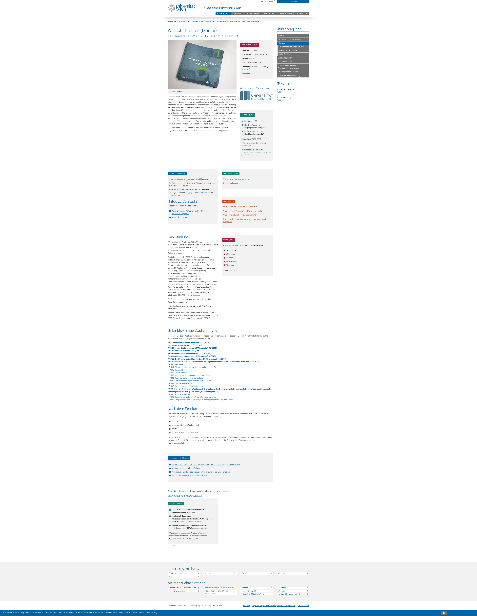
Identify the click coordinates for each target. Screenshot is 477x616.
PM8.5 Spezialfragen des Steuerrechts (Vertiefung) (189, 375)
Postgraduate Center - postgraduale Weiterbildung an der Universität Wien (201, 472)
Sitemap (246, 605)
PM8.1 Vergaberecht (177, 364)
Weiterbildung (283, 573)
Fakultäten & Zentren (250, 591)
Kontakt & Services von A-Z (289, 594)
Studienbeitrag (268, 13)
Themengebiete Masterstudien (291, 47)
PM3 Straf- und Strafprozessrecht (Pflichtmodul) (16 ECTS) (192, 348)
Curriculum (245, 73)
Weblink (280, 92)
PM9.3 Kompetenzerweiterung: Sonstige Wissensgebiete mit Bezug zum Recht (201, 400)
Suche (271, 1)
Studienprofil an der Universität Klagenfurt (240, 207)
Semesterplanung (230, 183)
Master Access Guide (180, 217)
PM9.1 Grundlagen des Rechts (181, 394)
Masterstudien (235, 21)
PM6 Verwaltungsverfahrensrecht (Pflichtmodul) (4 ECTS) (192, 356)
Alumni (171, 576)
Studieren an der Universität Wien (224, 7)
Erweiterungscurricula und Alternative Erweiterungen (288, 66)
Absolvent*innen (301, 13)
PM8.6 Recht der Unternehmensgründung (186, 378)
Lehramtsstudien (285, 61)
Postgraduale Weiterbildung (289, 75)
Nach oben (172, 545)
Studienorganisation (284, 13)
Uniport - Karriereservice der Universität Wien (190, 475)
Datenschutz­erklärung (287, 605)
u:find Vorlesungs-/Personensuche (219, 588)
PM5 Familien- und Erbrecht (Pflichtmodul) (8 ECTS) (189, 353)
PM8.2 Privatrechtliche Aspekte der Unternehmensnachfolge (193, 367)
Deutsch (252, 58)
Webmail (281, 591)
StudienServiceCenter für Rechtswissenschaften (243, 211)
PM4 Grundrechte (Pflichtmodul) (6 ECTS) (185, 351)
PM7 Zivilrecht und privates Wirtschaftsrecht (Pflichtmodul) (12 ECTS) (197, 359)
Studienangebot (223, 13)
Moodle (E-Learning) (177, 591)
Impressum (257, 605)
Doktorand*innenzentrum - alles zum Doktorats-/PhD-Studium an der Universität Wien (206, 464)
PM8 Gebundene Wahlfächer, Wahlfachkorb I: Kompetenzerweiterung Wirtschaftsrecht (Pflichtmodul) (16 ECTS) (214, 362)
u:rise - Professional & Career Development (217, 592)
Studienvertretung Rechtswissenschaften (240, 215)
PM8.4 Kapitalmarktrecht (179, 372)
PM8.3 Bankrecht (176, 370)
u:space (245, 588)
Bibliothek (282, 588)
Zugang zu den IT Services (196, 192)
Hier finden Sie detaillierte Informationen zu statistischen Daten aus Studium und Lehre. (256, 152)
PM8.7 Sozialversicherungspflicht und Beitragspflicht (190, 381)
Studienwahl (283, 36)
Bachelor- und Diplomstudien (289, 39)
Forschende (246, 573)
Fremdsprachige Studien (288, 72)
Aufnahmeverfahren (251, 13)
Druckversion (303, 605)
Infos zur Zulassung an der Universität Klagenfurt (189, 179)
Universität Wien (184, 21)
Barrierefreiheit (269, 605)
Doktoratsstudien (285, 58)
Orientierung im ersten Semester (236, 179)
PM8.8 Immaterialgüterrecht (180, 383)
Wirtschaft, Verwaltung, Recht (189, 538)
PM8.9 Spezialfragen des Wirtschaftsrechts (186, 386)
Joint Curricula (285, 54)
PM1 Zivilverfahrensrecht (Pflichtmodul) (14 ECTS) (189, 343)
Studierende (210, 573)
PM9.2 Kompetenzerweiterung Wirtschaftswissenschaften (192, 397)
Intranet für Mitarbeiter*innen (253, 594)
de (264, 1)
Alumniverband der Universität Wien (186, 468)
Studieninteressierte (177, 573)
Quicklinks (293, 1)
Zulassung (236, 13)
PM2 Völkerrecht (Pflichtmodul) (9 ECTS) (185, 345)
